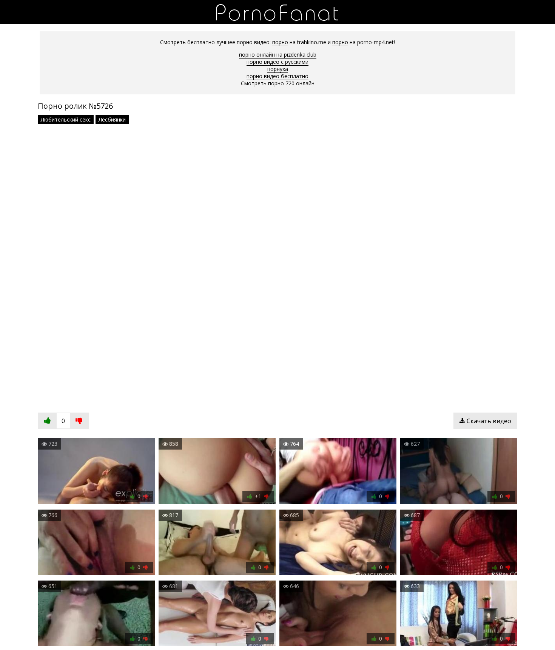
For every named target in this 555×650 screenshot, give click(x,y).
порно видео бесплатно (277, 76)
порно (280, 42)
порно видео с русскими (277, 61)
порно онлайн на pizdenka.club (277, 54)
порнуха (277, 68)
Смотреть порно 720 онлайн (277, 83)
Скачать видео (488, 421)
